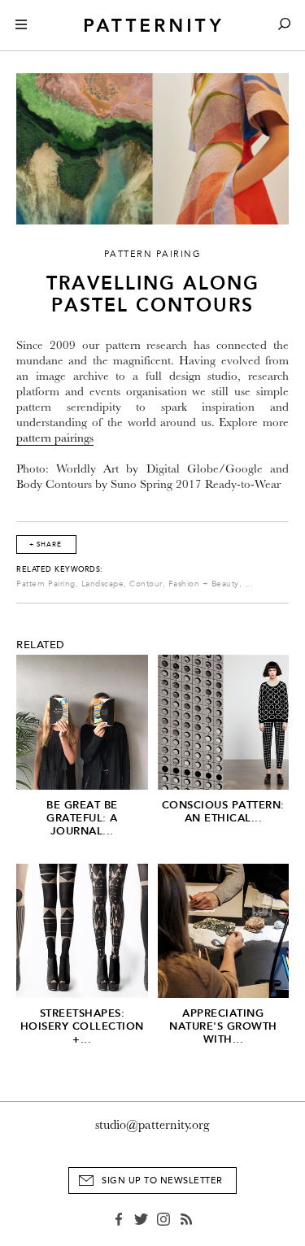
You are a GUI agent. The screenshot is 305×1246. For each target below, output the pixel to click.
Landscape (102, 584)
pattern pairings (55, 438)
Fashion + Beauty (203, 584)
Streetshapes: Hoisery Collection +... (82, 1026)
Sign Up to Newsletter (162, 1180)
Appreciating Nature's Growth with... (223, 1026)
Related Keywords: (59, 569)
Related (40, 644)
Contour (146, 584)
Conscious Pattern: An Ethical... (223, 811)
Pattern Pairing (46, 584)
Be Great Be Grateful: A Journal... (82, 818)
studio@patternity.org (152, 1124)
